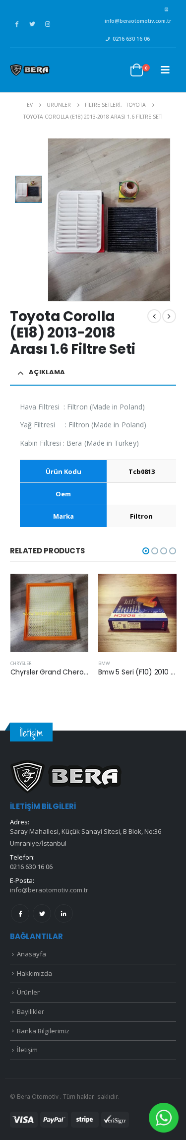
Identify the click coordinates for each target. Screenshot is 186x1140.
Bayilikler (30, 1011)
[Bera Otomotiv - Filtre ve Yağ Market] (30, 70)
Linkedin (64, 913)
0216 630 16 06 (131, 38)
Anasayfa (31, 953)
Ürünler (28, 992)
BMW (104, 663)
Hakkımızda (34, 973)
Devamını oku (72, 590)
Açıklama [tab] (47, 372)
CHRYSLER (21, 663)
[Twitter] (32, 23)
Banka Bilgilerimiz (43, 1030)
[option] (28, 189)
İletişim (27, 1049)
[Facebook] (16, 23)
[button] (145, 551)
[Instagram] (47, 23)
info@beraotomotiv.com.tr (138, 20)
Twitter (42, 913)
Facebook (20, 913)
